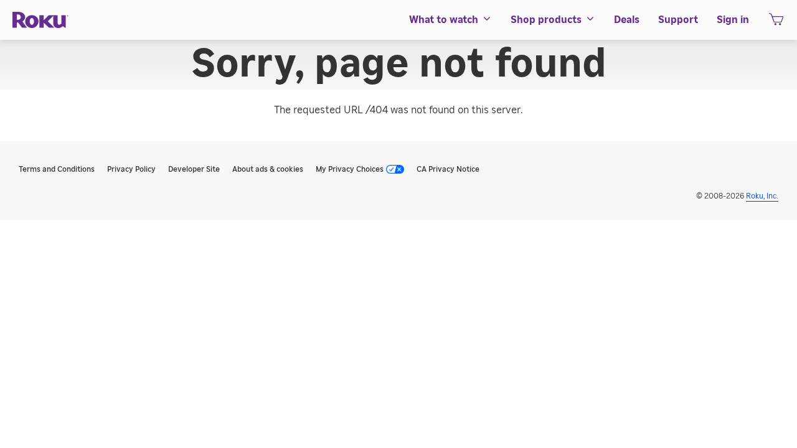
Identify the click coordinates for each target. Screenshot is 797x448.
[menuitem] (450, 20)
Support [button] (678, 20)
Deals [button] (626, 20)
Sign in (733, 20)
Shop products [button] (546, 20)
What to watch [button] (443, 20)
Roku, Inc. (762, 196)
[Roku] (40, 20)
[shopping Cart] (776, 23)
